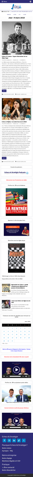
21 (29, 334)
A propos (5, 451)
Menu (5, 1)
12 (20, 331)
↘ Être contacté (8, 467)
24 (12, 337)
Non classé (11, 94)
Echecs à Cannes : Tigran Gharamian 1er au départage (14, 57)
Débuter (9, 14)
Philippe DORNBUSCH (7, 60)
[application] (16, 370)
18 (16, 334)
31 (12, 341)
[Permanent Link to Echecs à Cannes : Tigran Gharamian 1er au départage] (16, 38)
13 (24, 331)
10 (12, 331)
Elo (19, 14)
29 (4, 341)
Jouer (14, 14)
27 (24, 337)
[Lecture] (4, 376)
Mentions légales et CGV (11, 461)
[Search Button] (30, 1)
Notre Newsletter (9, 470)
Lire (4, 91)
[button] (16, 369)
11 (16, 331)
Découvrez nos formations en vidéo (16, 180)
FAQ (11, 451)
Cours (24, 14)
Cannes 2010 (23, 94)
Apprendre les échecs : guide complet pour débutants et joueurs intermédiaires (19, 286)
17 (12, 334)
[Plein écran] (29, 376)
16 (8, 334)
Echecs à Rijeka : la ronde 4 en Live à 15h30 (14, 122)
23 (8, 337)
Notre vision (6, 448)
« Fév (3, 343)
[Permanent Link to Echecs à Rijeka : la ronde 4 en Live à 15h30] (16, 109)
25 (16, 337)
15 (4, 334)
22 (4, 337)
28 (29, 337)
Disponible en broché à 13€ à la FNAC (12, 279)
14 (29, 331)
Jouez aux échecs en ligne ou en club (20, 301)
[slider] (15, 376)
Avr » (6, 343)
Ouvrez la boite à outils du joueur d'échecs (16, 408)
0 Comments (22, 60)
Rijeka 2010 (23, 161)
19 (20, 334)
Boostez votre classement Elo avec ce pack (16, 357)
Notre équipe (7, 458)
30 (8, 341)
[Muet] (26, 376)
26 (20, 337)
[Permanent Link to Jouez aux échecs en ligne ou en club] (6, 304)
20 (24, 334)
